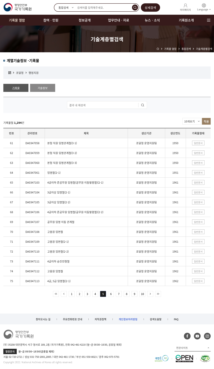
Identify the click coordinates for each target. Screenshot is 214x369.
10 (142, 294)
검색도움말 (156, 319)
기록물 (16, 88)
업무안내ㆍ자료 (118, 20)
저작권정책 (100, 319)
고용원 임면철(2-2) (58, 251)
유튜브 (197, 336)
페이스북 (187, 336)
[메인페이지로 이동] (17, 7)
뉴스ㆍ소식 (152, 20)
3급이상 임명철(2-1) (58, 192)
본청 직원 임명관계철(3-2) (62, 153)
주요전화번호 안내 (72, 319)
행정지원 (34, 73)
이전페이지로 (64, 294)
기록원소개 (186, 20)
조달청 (20, 73)
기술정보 (43, 88)
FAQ (176, 319)
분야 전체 (9, 72)
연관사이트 (182, 348)
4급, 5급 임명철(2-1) (59, 281)
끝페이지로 (158, 294)
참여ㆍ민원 (50, 20)
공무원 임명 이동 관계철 (60, 222)
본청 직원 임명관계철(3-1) (62, 143)
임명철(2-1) (54, 173)
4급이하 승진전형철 (58, 261)
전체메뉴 (208, 20)
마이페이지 (185, 9)
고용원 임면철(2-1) (58, 242)
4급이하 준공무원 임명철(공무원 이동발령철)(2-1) (75, 182)
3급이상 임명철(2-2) (58, 202)
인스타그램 (207, 336)
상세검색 (150, 7)
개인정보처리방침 (128, 319)
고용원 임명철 (55, 271)
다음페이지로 (150, 294)
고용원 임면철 (55, 232)
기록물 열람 (17, 20)
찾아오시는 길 (43, 319)
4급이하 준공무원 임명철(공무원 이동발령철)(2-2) (75, 212)
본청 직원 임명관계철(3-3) (62, 163)
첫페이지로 (56, 294)
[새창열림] (161, 357)
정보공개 (85, 20)
